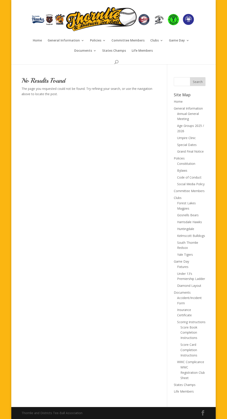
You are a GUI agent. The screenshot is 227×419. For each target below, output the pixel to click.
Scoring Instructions (191, 322)
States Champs (114, 51)
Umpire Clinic (186, 138)
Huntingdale (185, 229)
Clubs (154, 40)
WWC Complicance (190, 362)
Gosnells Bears (188, 215)
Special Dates (187, 145)
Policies (95, 40)
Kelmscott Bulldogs (191, 236)
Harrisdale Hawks (189, 222)
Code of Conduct (189, 177)
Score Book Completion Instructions (188, 332)
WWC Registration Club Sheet (192, 372)
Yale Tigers (185, 254)
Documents (83, 51)
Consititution (186, 163)
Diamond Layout (189, 285)
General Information (64, 40)
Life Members (142, 51)
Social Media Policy (191, 184)
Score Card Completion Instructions (188, 349)
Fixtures (182, 267)
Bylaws (182, 170)
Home (37, 40)
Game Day (177, 40)
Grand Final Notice (190, 151)
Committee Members (128, 40)
